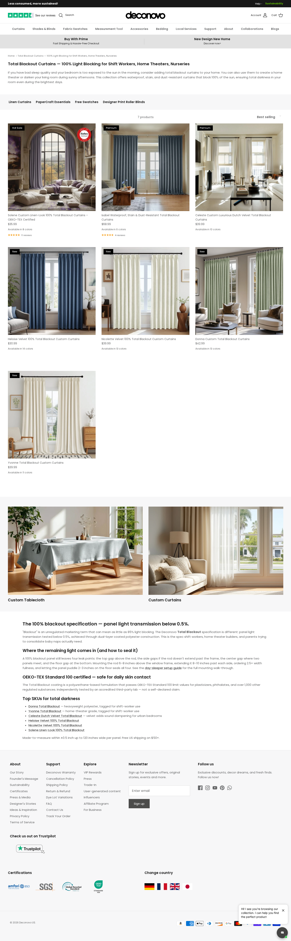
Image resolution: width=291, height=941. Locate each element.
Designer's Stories (23, 804)
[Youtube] (215, 788)
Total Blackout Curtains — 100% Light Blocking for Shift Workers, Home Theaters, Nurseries (67, 55)
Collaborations (252, 29)
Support (210, 29)
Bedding (162, 29)
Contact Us (54, 810)
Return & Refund (58, 791)
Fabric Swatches (75, 29)
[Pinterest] (222, 788)
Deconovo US (27, 922)
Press (88, 779)
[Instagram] (207, 788)
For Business (93, 810)
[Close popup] (282, 909)
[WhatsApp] (229, 788)
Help (257, 4)
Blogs (275, 29)
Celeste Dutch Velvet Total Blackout (55, 716)
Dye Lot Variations (59, 797)
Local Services (186, 29)
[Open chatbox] (282, 932)
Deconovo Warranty (61, 772)
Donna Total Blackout (44, 706)
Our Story (17, 772)
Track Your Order (58, 816)
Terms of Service (22, 822)
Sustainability (274, 3)
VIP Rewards (93, 772)
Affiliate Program (96, 804)
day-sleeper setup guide (163, 668)
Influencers (92, 797)
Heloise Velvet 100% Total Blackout (54, 720)
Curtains (18, 29)
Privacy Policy (19, 816)
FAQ (49, 804)
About (228, 29)
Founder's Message (24, 779)
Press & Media (20, 797)
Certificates (19, 791)
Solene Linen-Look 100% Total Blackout (57, 730)
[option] (75, 556)
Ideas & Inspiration (23, 810)
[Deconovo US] (145, 15)
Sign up (139, 804)
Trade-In (90, 785)
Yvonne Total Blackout (45, 711)
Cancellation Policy (60, 779)
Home (11, 55)
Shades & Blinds (43, 29)
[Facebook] (200, 788)
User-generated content (102, 791)
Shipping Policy (57, 785)
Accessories (139, 29)
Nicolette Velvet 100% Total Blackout (55, 725)
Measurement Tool (109, 29)
